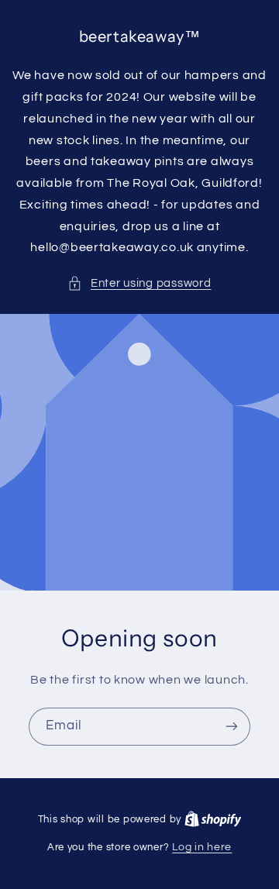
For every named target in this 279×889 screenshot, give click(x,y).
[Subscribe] (232, 727)
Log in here (202, 847)
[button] (139, 284)
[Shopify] (213, 819)
